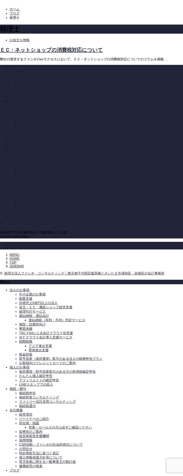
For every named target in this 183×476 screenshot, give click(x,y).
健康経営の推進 (30, 466)
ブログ (15, 217)
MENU (14, 255)
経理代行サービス (32, 88)
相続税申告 (18, 142)
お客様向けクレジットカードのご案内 (47, 363)
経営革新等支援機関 (34, 205)
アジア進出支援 (30, 167)
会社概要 (16, 192)
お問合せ (25, 449)
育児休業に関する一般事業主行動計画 (47, 462)
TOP (13, 262)
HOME (15, 258)
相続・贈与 (18, 138)
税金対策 (25, 354)
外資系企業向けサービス (37, 171)
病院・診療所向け (23, 180)
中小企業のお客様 (32, 75)
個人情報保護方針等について (40, 457)
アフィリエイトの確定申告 (39, 126)
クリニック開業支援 (34, 184)
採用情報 (16, 213)
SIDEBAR (17, 266)
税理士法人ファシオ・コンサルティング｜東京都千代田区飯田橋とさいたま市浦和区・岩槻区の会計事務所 (84, 273)
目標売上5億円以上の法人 (38, 80)
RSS (13, 247)
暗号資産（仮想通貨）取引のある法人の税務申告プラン (60, 359)
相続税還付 (18, 151)
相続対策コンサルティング (30, 146)
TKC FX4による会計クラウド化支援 (36, 101)
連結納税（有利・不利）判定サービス (57, 320)
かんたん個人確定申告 (35, 122)
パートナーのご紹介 (34, 419)
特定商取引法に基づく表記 (39, 453)
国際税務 (16, 163)
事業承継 (16, 97)
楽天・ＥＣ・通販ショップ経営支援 (45, 84)
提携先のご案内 (30, 432)
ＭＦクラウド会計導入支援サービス (36, 105)
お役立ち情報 (20, 40)
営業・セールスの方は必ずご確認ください (60, 427)
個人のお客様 (20, 113)
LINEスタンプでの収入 (36, 130)
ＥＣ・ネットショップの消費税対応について (51, 50)
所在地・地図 (29, 200)
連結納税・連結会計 (34, 92)
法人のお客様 (20, 67)
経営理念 (25, 196)
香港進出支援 (29, 175)
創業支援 (25, 71)
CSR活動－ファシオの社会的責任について (51, 209)
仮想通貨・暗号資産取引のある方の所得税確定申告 (57, 117)
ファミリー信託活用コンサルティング (38, 155)
